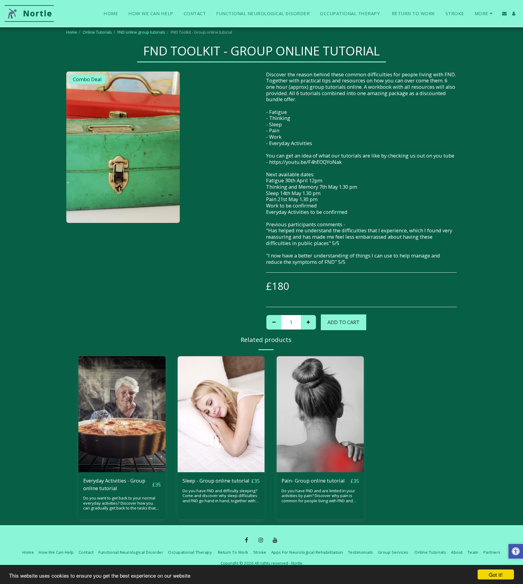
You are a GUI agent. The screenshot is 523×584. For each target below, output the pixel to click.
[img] (122, 414)
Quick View (122, 469)
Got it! (496, 574)
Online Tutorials (97, 32)
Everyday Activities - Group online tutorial (114, 484)
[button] (504, 13)
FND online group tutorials (141, 32)
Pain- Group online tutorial (313, 480)
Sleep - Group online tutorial (216, 480)
